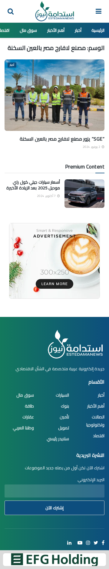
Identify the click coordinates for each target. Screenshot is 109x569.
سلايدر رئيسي (58, 439)
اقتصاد (98, 436)
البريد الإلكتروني (91, 480)
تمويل (63, 428)
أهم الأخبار (56, 30)
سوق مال (28, 30)
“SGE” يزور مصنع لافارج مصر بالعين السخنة (62, 138)
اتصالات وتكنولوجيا (95, 421)
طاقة (29, 406)
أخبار (78, 30)
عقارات (28, 417)
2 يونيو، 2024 (92, 147)
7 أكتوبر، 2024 (47, 196)
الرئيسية (97, 30)
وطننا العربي (23, 428)
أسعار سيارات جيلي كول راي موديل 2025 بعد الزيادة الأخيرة (33, 185)
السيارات (62, 395)
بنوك (65, 406)
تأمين (64, 417)
